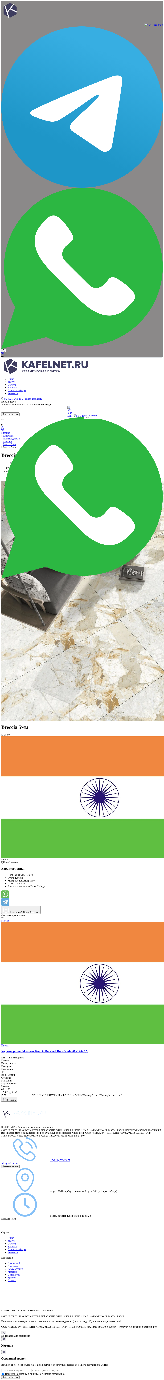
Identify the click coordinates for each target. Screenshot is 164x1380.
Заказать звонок (10, 414)
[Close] (3, 1332)
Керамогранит (15, 1269)
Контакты (13, 1252)
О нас (11, 1237)
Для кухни (13, 1266)
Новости (12, 1246)
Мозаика (12, 1271)
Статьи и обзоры (17, 1249)
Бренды (12, 1277)
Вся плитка (14, 1274)
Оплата (12, 1243)
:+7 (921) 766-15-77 (14, 398)
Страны (12, 1280)
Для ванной (14, 1263)
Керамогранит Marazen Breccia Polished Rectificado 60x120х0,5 (44, 1051)
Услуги (11, 1240)
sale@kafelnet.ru (33, 398)
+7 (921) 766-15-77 (60, 1160)
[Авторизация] (2, 427)
